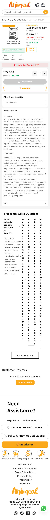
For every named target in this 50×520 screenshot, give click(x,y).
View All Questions (25, 355)
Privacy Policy (25, 476)
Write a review (25, 382)
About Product (10, 111)
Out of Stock (26, 82)
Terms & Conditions (25, 472)
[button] (43, 5)
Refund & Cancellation (25, 468)
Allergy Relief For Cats (17, 20)
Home (4, 20)
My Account (25, 464)
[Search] (4, 12)
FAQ (5, 203)
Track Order (25, 479)
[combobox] (25, 12)
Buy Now (26, 88)
